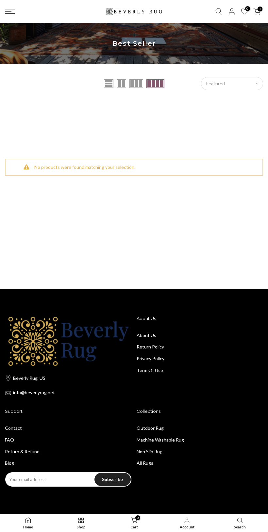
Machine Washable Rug (160, 440)
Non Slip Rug (149, 451)
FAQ (9, 440)
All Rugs (145, 463)
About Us (146, 335)
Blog (9, 463)
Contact (13, 428)
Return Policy (150, 346)
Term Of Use (150, 370)
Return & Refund (22, 451)
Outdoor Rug (150, 428)
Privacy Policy (150, 358)
